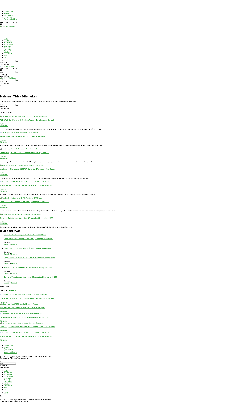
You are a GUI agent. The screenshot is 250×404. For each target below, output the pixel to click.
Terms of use (8, 17)
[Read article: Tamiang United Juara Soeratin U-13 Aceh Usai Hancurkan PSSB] (125, 214)
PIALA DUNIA (8, 44)
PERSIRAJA (8, 54)
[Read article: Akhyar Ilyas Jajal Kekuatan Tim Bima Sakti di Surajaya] (125, 133)
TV (5, 57)
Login (6, 393)
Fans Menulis (8, 15)
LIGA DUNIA (8, 50)
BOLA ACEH (8, 41)
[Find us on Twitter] (1, 24)
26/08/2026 (4, 191)
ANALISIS (7, 46)
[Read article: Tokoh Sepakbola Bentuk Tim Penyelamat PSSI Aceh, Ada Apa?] (125, 182)
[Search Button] (17, 61)
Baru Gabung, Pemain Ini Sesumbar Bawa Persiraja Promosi (24, 153)
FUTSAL (6, 52)
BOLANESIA (8, 43)
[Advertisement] (47, 4)
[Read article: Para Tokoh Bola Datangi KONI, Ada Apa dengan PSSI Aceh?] (125, 198)
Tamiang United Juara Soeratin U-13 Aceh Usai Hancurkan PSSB (26, 218)
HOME (6, 39)
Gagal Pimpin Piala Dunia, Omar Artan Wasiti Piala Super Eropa (29, 258)
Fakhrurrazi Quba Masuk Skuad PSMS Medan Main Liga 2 (27, 248)
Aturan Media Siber (10, 19)
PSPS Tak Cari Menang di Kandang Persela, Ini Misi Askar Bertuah (27, 120)
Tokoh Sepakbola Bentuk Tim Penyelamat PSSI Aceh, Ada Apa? (26, 185)
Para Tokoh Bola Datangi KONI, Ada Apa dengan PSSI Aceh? (24, 202)
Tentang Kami (8, 12)
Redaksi (6, 13)
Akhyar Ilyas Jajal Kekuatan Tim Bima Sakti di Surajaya (22, 136)
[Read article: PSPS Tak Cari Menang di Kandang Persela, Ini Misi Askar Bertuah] (125, 116)
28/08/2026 (4, 142)
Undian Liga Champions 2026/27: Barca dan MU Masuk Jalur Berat (27, 169)
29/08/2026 (4, 126)
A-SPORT (7, 48)
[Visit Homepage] (8, 26)
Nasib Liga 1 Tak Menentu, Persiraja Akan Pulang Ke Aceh (28, 267)
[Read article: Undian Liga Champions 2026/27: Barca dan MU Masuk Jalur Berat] (125, 165)
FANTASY (7, 55)
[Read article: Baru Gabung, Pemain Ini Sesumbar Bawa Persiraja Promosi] (125, 149)
